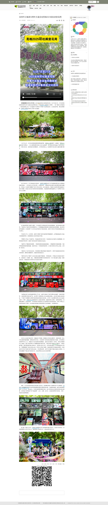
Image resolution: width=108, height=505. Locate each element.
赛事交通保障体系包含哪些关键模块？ (79, 103)
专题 (62, 5)
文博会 (80, 5)
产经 (58, 5)
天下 (41, 5)
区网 (51, 5)
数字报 (76, 5)
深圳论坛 (71, 5)
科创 (44, 5)
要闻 (40, 8)
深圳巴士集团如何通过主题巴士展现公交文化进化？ (79, 93)
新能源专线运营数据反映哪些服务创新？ (79, 99)
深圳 (34, 5)
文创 (48, 5)
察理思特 (31, 8)
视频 (37, 5)
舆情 (55, 5)
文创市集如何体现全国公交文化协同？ (79, 96)
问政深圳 (36, 8)
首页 (30, 5)
